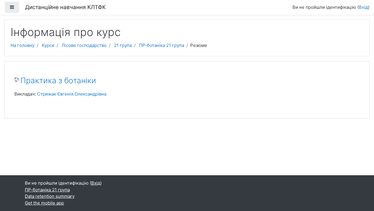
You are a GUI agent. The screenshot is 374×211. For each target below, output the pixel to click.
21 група (123, 45)
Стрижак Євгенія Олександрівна (71, 94)
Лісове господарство (84, 45)
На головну (22, 45)
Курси (48, 45)
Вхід (363, 7)
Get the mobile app (44, 203)
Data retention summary (50, 196)
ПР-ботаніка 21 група (161, 45)
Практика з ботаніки (58, 80)
